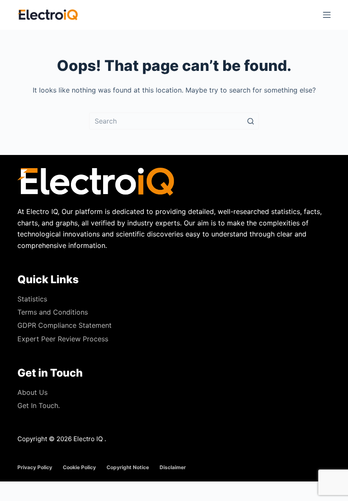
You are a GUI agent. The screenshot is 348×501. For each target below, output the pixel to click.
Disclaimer (173, 467)
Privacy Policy (34, 467)
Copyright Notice (128, 467)
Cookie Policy (79, 467)
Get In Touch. (38, 405)
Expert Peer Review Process (62, 339)
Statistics (32, 299)
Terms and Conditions (52, 312)
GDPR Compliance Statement (64, 325)
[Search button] (250, 121)
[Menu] (327, 15)
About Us (32, 392)
